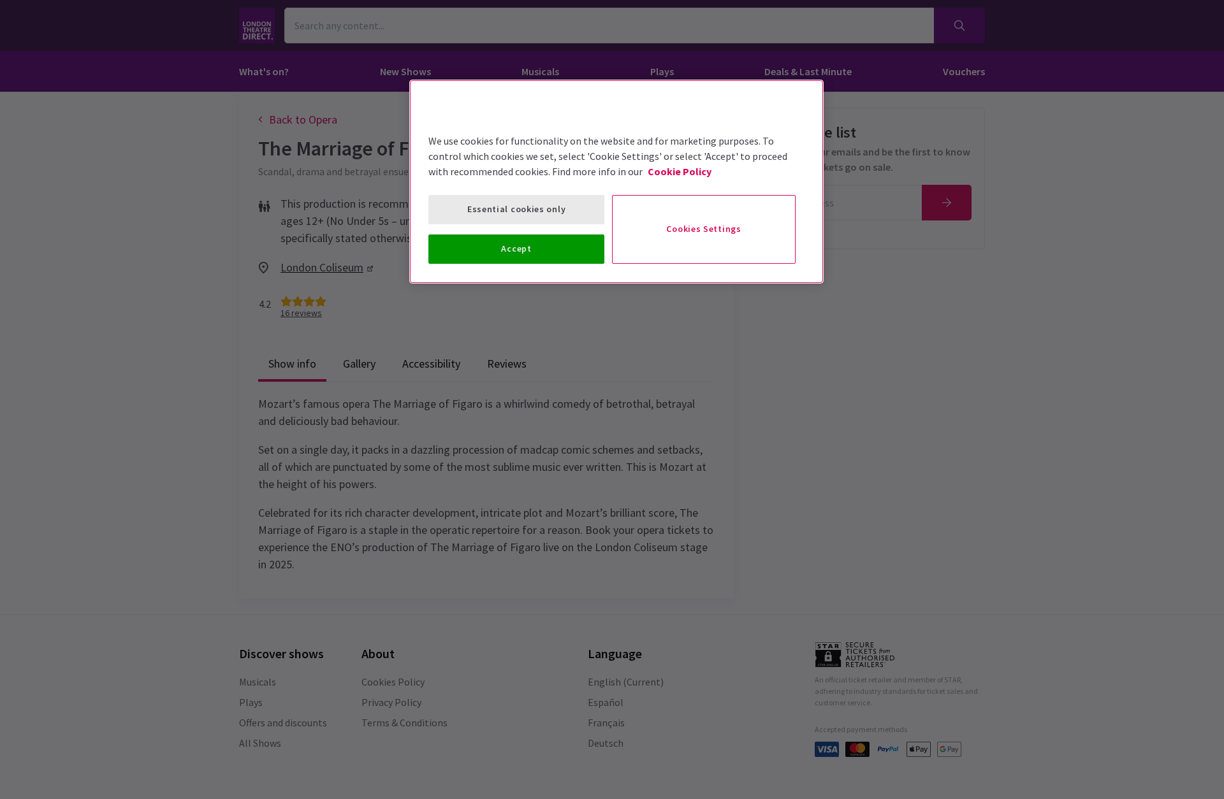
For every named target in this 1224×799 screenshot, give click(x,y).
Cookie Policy (679, 171)
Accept (516, 248)
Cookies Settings (703, 228)
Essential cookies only (516, 209)
